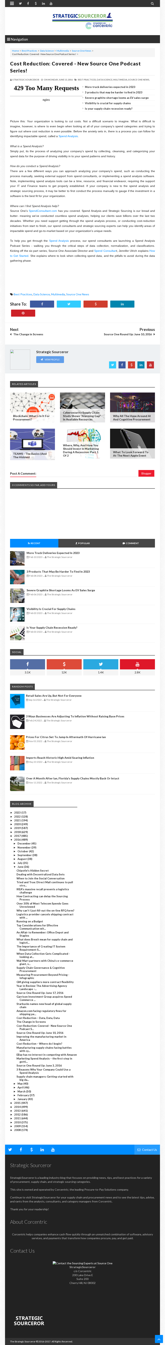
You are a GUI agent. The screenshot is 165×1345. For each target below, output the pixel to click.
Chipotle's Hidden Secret (32, 870)
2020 (17, 824)
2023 (17, 812)
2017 (17, 835)
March (22, 1091)
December (24, 843)
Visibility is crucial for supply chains (108, 103)
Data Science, (105, 79)
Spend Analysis (68, 136)
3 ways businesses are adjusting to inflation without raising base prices (75, 716)
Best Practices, (87, 79)
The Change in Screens (31, 1021)
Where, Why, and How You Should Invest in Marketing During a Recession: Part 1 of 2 (81, 450)
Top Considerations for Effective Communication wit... (37, 927)
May (20, 1083)
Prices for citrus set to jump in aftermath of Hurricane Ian (66, 737)
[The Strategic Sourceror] (82, 20)
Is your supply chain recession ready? (108, 108)
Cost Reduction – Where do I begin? (39, 1043)
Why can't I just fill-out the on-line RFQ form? (45, 910)
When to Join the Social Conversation (40, 878)
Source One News (81, 50)
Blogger (146, 473)
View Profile (52, 359)
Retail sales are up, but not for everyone (53, 695)
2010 (17, 1122)
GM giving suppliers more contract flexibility (45, 982)
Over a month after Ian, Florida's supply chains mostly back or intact (72, 778)
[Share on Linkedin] (122, 304)
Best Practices (29, 50)
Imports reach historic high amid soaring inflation (60, 757)
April (21, 1087)
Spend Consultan (105, 250)
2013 (17, 1110)
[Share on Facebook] (42, 304)
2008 (17, 1130)
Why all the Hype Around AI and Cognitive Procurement (132, 417)
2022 (17, 816)
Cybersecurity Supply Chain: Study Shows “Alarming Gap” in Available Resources (82, 416)
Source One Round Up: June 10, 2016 (39, 1032)
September (25, 855)
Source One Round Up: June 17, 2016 (39, 992)
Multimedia (63, 50)
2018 (17, 832)
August (22, 859)
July (20, 863)
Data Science (47, 50)
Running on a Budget (29, 921)
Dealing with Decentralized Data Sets (40, 874)
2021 (17, 820)
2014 (17, 1106)
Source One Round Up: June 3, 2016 (39, 1065)
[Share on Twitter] (69, 304)
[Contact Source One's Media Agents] (82, 1263)
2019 (17, 828)
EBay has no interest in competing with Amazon (46, 1054)
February (24, 1095)
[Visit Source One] (96, 304)
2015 (17, 1102)
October (23, 851)
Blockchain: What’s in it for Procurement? (31, 417)
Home (15, 50)
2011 (17, 1118)
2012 (17, 1114)
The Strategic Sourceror (23, 1341)
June (21, 866)
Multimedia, (120, 79)
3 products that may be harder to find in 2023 (113, 92)
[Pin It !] (23, 313)
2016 (17, 839)
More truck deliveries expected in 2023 (110, 87)
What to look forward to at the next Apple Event (130, 453)
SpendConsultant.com (43, 210)
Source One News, (139, 79)
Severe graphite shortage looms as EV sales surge (117, 97)
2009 (17, 1126)
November (24, 847)
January (23, 1099)
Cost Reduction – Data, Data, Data (38, 1018)
